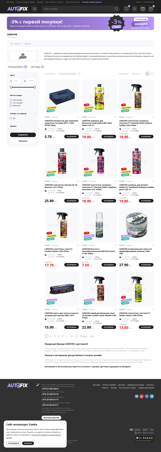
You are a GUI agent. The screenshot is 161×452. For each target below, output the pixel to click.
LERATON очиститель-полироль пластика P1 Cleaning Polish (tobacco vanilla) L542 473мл (135, 123)
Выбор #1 (17, 105)
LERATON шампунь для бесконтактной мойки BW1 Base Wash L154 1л (97, 123)
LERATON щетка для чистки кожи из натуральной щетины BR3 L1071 (61, 314)
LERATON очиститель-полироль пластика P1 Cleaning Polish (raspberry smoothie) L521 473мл (99, 187)
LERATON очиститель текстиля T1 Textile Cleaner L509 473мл (134, 314)
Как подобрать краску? (54, 2)
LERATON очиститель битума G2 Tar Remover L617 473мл (61, 186)
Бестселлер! (17, 100)
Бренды (40, 2)
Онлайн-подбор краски (92, 2)
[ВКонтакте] (137, 396)
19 (76, 336)
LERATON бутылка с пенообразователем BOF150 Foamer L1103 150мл (98, 251)
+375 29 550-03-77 (50, 399)
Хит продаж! (18, 103)
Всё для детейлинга (17, 67)
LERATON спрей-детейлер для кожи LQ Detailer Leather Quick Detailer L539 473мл (99, 315)
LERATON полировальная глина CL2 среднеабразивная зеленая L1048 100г (135, 251)
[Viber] (147, 396)
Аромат (13, 126)
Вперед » (84, 336)
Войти (138, 2)
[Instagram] (142, 396)
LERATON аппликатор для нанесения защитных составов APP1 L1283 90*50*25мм (61, 123)
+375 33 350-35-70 (50, 394)
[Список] (152, 74)
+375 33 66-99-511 (50, 405)
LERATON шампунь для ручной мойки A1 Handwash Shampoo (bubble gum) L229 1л (136, 187)
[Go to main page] (17, 8)
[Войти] (134, 9)
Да (14, 118)
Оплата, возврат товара (25, 2)
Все (92, 336)
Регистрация (149, 2)
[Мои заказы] (143, 9)
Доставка (10, 2)
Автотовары (37, 67)
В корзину (71, 136)
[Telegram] (152, 396)
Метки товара (16, 95)
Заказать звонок (51, 418)
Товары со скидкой (18, 113)
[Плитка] (147, 74)
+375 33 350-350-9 (50, 388)
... (66, 336)
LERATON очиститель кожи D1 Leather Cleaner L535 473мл (58, 250)
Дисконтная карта (73, 2)
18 (71, 336)
